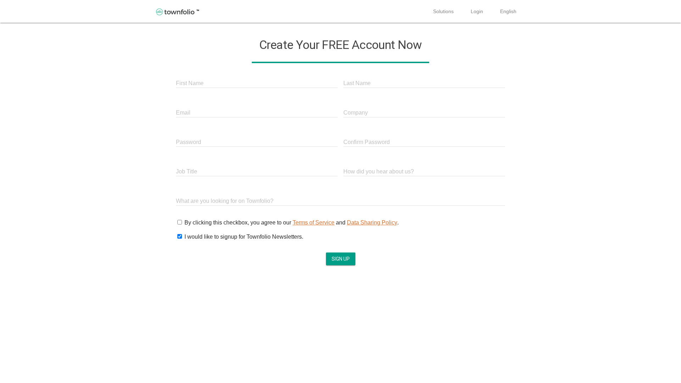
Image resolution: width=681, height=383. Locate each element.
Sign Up (341, 259)
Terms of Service (313, 223)
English (508, 11)
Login (477, 11)
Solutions (443, 11)
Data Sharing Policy (372, 223)
